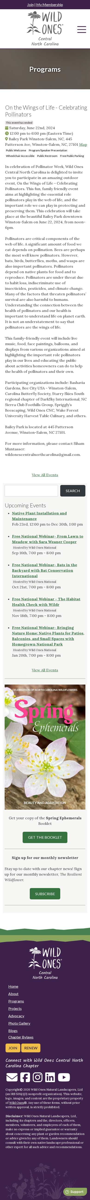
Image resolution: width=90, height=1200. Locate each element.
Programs (16, 1001)
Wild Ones (16, 1103)
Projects (15, 1008)
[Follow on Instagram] (37, 1080)
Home (13, 986)
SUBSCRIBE (45, 894)
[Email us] (12, 1080)
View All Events (45, 475)
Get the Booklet (45, 837)
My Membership (49, 4)
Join (30, 4)
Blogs (13, 1030)
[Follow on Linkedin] (50, 1080)
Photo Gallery (19, 1023)
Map (83, 144)
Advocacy (16, 1016)
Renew (30, 1048)
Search (73, 490)
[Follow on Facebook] (25, 1080)
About (13, 993)
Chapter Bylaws (20, 1037)
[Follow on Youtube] (64, 1080)
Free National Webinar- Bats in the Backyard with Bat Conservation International (44, 570)
